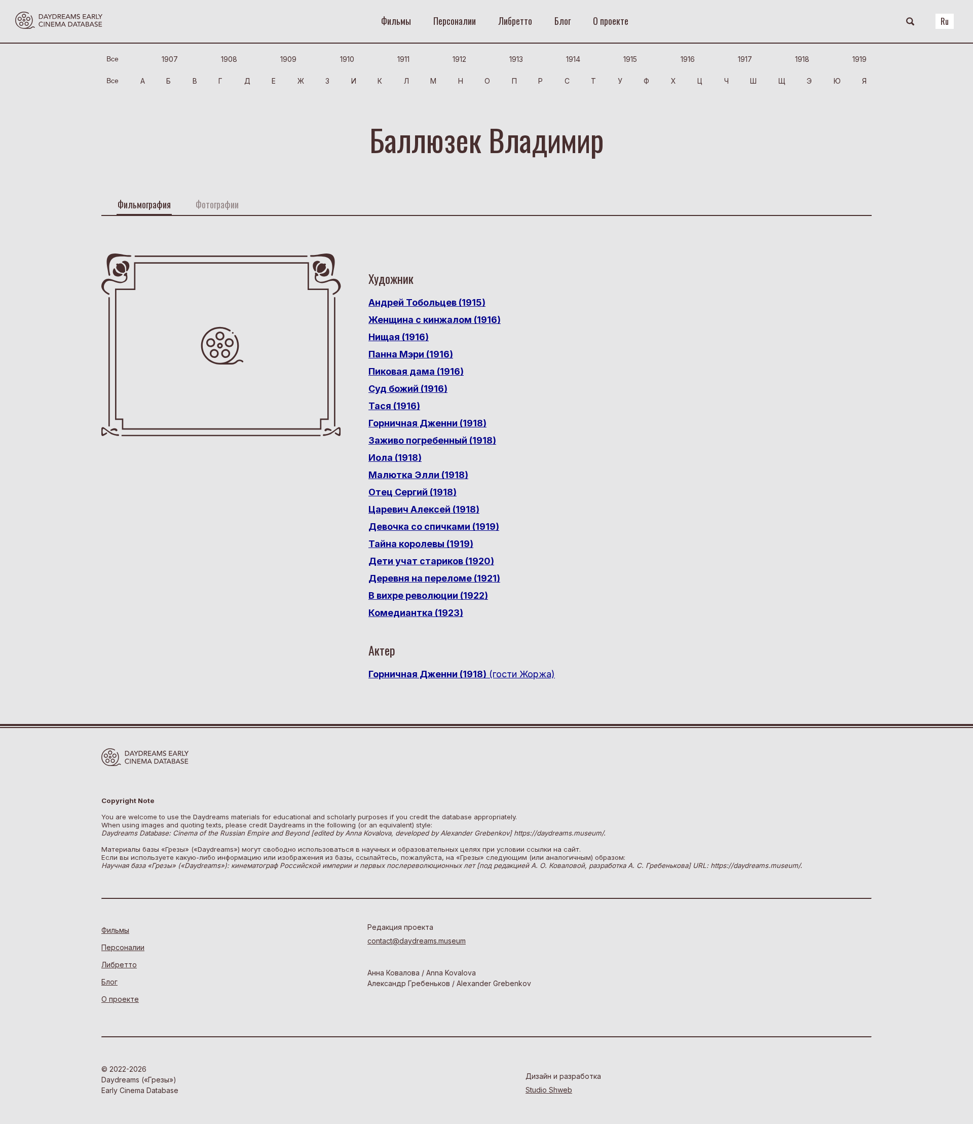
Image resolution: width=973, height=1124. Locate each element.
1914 (573, 59)
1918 (802, 59)
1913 (516, 59)
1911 (403, 59)
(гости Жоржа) (461, 674)
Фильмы (396, 20)
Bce (112, 59)
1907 (170, 59)
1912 (459, 59)
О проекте (610, 20)
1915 (630, 59)
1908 (229, 59)
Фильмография (144, 204)
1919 (859, 59)
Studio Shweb (549, 1089)
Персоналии (454, 20)
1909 (288, 59)
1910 (347, 59)
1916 (688, 59)
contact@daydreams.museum (416, 940)
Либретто (515, 20)
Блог (562, 20)
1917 (745, 59)
